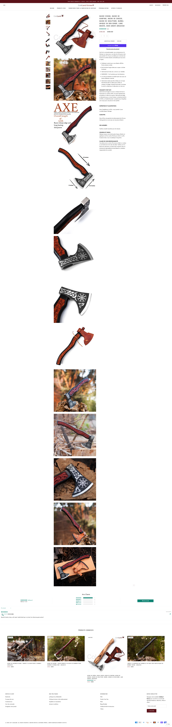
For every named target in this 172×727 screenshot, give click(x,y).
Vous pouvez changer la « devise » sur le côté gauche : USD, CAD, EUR (86, 1)
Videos (101, 709)
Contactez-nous (8, 701)
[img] (4, 612)
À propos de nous (9, 699)
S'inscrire (151, 710)
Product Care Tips (104, 699)
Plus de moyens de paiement (112, 49)
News (101, 701)
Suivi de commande (9, 704)
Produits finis (61, 8)
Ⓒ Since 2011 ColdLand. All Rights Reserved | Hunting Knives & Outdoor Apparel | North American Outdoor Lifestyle (36, 722)
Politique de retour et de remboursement (58, 699)
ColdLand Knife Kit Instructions (107, 706)
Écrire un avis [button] (145, 601)
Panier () (166, 5)
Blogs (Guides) (103, 704)
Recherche (158, 5)
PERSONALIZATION (104, 8)
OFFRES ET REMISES (116, 8)
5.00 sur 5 (30, 600)
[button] (102, 29)
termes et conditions (53, 704)
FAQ (101, 697)
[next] (167, 657)
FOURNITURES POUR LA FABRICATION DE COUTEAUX (82, 8)
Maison (52, 8)
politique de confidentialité (55, 697)
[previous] (4, 657)
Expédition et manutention (55, 701)
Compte (151, 5)
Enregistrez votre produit (10, 706)
